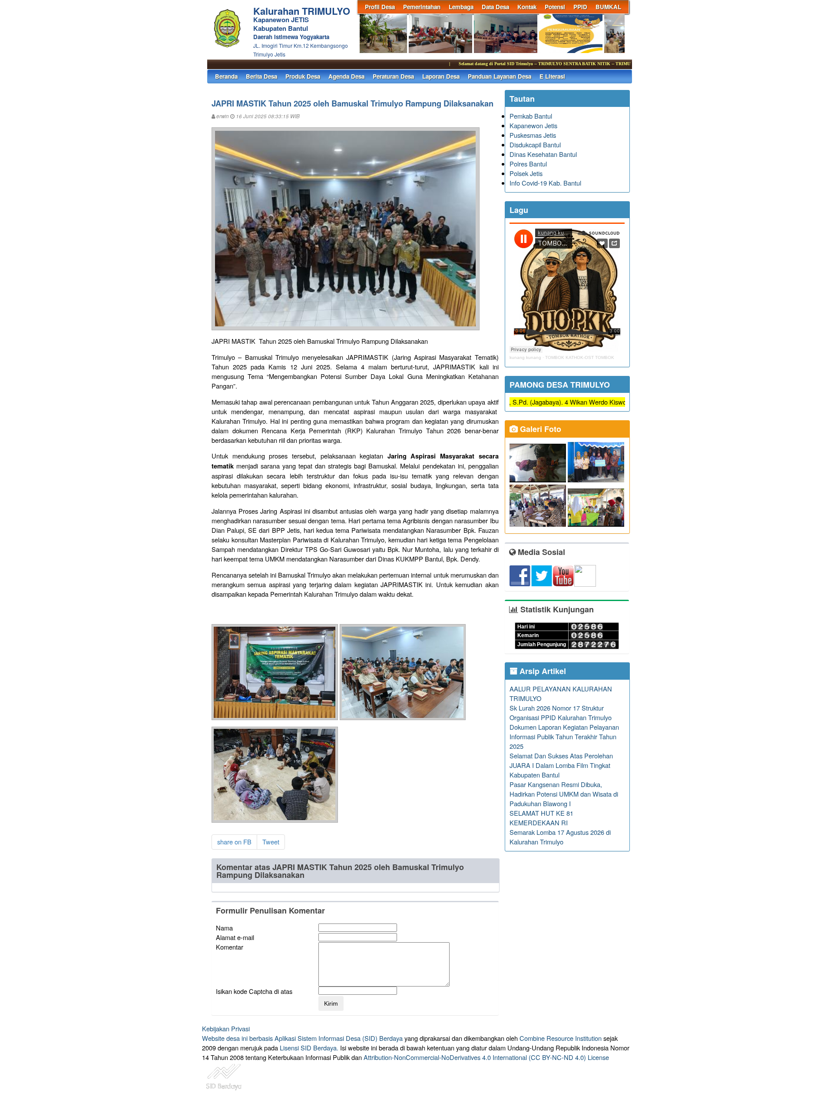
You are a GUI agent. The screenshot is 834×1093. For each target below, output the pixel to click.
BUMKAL (608, 7)
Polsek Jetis (526, 173)
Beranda (226, 76)
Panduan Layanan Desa (499, 76)
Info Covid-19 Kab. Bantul (545, 182)
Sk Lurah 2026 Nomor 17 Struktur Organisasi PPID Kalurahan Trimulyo (561, 712)
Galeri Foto (539, 429)
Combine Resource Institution (561, 1038)
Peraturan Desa (393, 76)
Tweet (270, 841)
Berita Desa (261, 76)
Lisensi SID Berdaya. (309, 1047)
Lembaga (461, 7)
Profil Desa (380, 7)
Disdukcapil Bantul (535, 144)
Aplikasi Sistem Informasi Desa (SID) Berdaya (339, 1038)
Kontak (526, 7)
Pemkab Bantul (531, 115)
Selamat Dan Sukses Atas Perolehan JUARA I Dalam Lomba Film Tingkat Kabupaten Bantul (561, 765)
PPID (580, 7)
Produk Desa (302, 76)
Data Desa (495, 7)
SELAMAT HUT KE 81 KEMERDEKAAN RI (541, 817)
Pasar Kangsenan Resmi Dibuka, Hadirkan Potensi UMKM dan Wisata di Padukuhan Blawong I (564, 794)
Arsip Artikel (541, 671)
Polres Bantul (528, 163)
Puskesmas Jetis (533, 135)
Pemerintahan (421, 7)
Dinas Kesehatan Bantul (543, 154)
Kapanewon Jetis (533, 125)
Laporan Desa (441, 76)
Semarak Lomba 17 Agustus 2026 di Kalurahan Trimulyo (560, 836)
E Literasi (552, 76)
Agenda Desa (346, 76)
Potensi (555, 7)
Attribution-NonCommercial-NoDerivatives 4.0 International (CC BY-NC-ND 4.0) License (486, 1057)
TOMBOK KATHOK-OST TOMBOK (579, 357)
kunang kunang (525, 357)
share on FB (234, 841)
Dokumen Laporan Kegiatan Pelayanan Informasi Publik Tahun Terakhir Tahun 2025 (564, 736)
